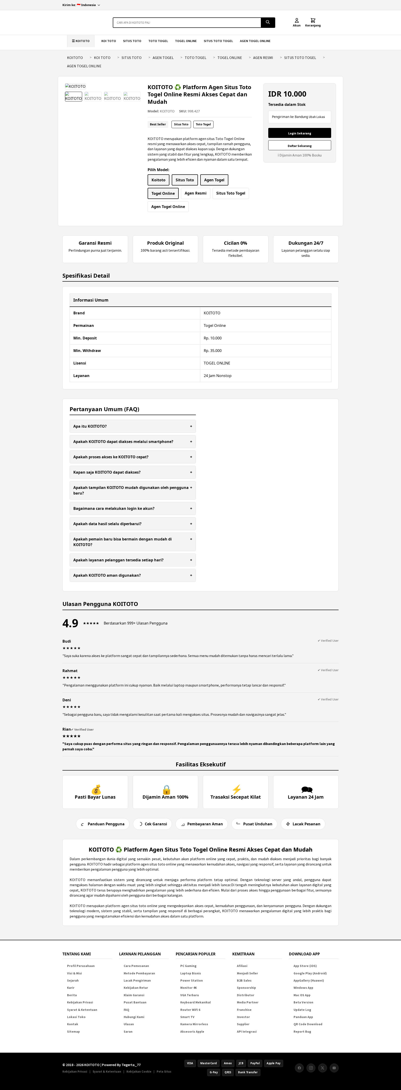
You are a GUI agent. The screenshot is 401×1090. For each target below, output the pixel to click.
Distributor (245, 995)
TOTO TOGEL (158, 41)
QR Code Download (308, 1024)
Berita (72, 995)
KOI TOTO (108, 41)
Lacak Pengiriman (137, 981)
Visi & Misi (74, 973)
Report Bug (302, 1032)
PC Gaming (188, 966)
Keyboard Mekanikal (195, 1002)
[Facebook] (299, 1068)
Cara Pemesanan (136, 966)
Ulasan (129, 1024)
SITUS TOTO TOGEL (218, 41)
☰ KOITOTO (81, 41)
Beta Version (303, 1002)
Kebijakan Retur (136, 988)
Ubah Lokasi (317, 117)
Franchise (244, 1010)
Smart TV (187, 1017)
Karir (70, 988)
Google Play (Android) (310, 973)
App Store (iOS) (305, 966)
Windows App (303, 988)
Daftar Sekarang (300, 146)
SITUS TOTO (132, 41)
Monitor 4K (188, 988)
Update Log (302, 1010)
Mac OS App (302, 995)
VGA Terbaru (189, 995)
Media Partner (248, 1002)
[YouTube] (334, 1068)
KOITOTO (75, 57)
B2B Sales (244, 981)
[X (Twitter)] (322, 1068)
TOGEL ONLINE (186, 41)
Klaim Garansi (134, 995)
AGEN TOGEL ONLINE (255, 41)
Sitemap (73, 1032)
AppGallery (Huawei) (309, 981)
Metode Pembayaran (139, 973)
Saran (128, 1032)
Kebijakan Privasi (80, 1002)
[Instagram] (311, 1068)
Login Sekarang (299, 133)
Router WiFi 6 (190, 1010)
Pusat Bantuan (135, 1002)
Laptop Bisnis (190, 973)
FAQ (126, 1010)
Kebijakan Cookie (138, 1071)
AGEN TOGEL (163, 57)
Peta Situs (164, 1071)
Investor (243, 1017)
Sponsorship (246, 988)
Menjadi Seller (247, 973)
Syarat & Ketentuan (82, 1010)
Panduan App (303, 1017)
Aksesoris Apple (192, 1032)
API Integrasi (247, 1032)
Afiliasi (242, 966)
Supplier (243, 1024)
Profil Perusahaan (81, 966)
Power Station (191, 981)
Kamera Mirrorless (194, 1024)
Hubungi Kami (134, 1017)
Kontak (72, 1024)
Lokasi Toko (76, 1017)
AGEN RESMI (263, 57)
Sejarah (73, 981)
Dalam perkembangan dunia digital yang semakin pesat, (116, 858)
